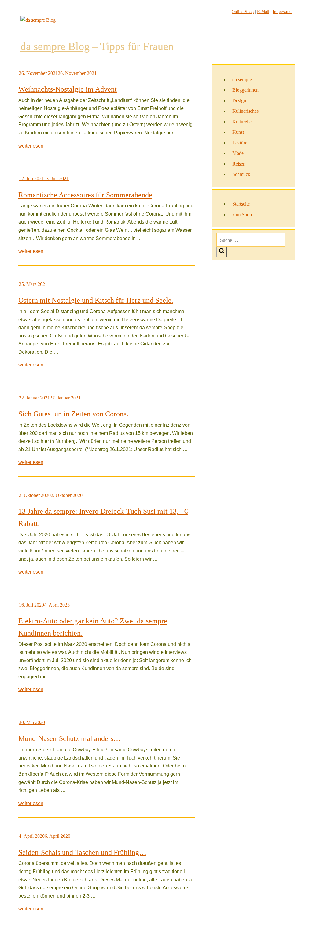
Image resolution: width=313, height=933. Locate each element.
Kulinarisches (245, 111)
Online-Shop (243, 11)
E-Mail (263, 11)
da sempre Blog (55, 46)
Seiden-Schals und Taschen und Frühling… (82, 852)
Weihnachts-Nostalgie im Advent (67, 89)
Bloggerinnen (245, 90)
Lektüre (239, 142)
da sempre (242, 79)
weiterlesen (30, 145)
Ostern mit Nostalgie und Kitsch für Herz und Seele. (95, 300)
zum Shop (242, 214)
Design (239, 100)
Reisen (238, 163)
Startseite (241, 203)
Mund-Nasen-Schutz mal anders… (69, 738)
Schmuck (241, 174)
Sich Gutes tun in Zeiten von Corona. (73, 414)
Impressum (282, 11)
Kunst (238, 132)
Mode (238, 153)
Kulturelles (242, 121)
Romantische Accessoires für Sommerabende (85, 195)
